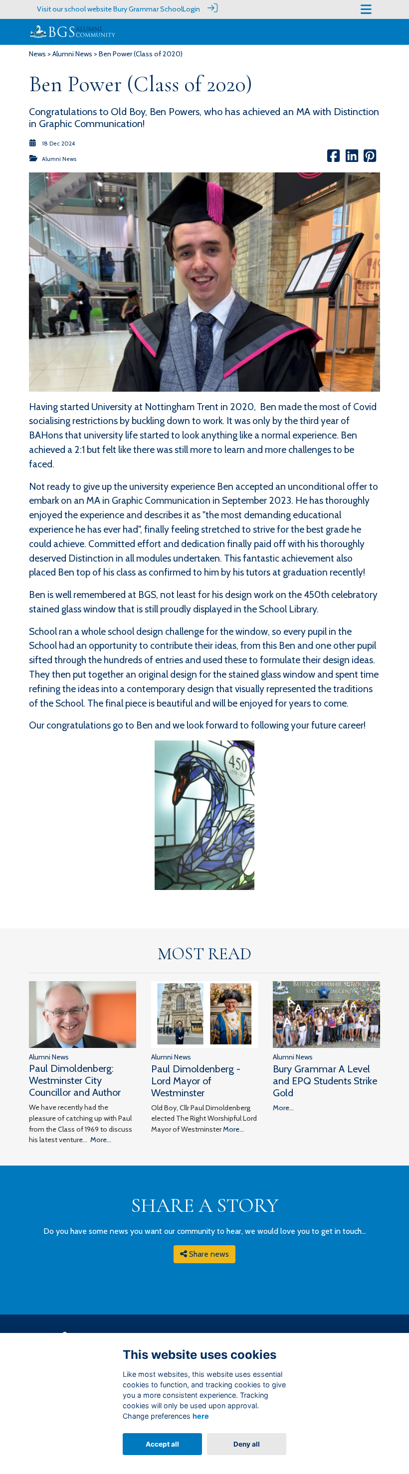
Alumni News (72, 53)
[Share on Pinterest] (370, 158)
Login (191, 8)
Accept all (162, 1444)
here (201, 1416)
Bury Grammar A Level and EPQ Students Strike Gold (325, 1081)
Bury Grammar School (148, 8)
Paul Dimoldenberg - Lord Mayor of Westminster (195, 1081)
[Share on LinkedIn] (352, 158)
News (37, 53)
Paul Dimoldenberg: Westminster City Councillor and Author (75, 1080)
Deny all (246, 1444)
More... (100, 1139)
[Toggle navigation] (366, 9)
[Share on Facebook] (333, 158)
